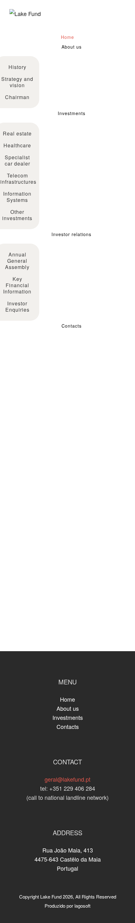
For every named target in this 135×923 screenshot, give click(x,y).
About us (72, 47)
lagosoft (82, 905)
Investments (71, 113)
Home (67, 37)
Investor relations (71, 234)
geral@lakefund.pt (67, 779)
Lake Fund (51, 896)
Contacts (72, 326)
